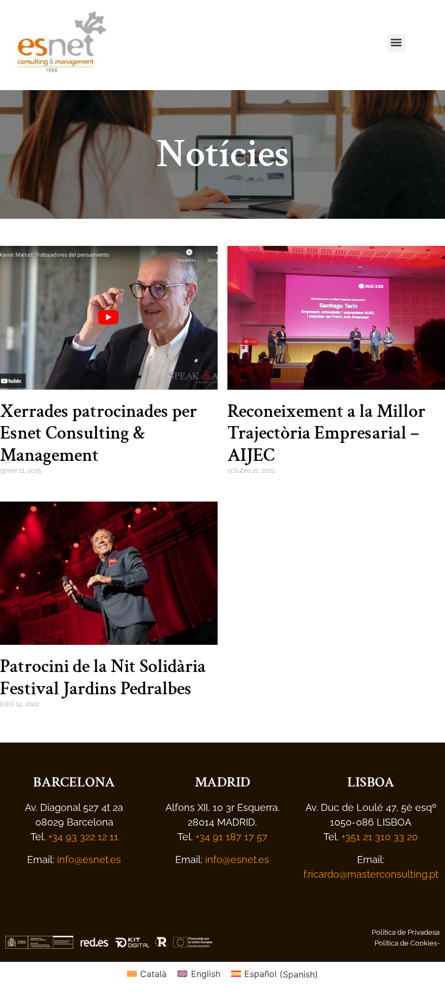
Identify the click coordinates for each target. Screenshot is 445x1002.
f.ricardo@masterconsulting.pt (370, 874)
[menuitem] (147, 974)
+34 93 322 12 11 (83, 836)
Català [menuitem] (153, 973)
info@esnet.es (89, 859)
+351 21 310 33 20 (379, 836)
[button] (396, 43)
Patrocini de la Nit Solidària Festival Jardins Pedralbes (103, 678)
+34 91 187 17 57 (231, 836)
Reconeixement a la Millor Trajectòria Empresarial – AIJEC (326, 433)
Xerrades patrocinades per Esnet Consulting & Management (98, 433)
